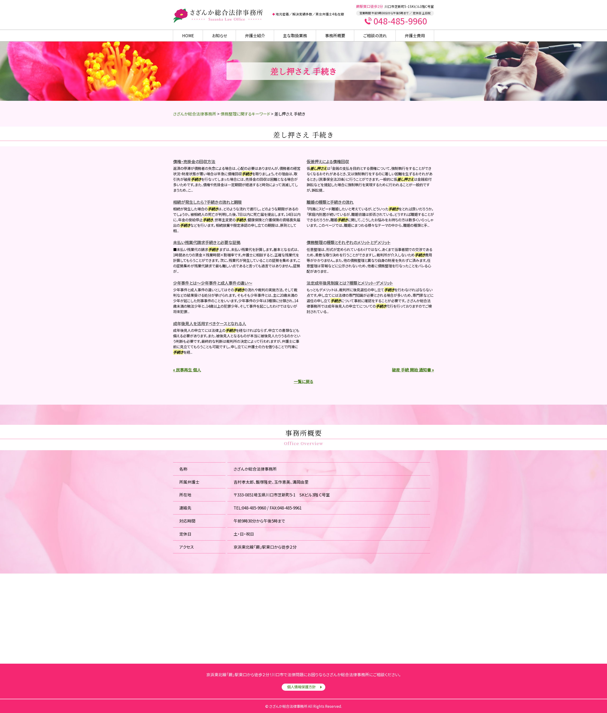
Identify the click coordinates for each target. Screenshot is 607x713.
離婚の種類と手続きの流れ (330, 202)
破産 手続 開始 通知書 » (413, 370)
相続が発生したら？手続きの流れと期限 (207, 202)
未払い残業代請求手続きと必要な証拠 (206, 242)
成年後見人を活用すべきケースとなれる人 (209, 323)
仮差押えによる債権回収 (328, 161)
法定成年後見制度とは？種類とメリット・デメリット (350, 283)
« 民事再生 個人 (187, 370)
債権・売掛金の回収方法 (194, 161)
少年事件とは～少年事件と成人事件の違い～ (212, 283)
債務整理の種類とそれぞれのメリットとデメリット (349, 242)
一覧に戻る (303, 381)
